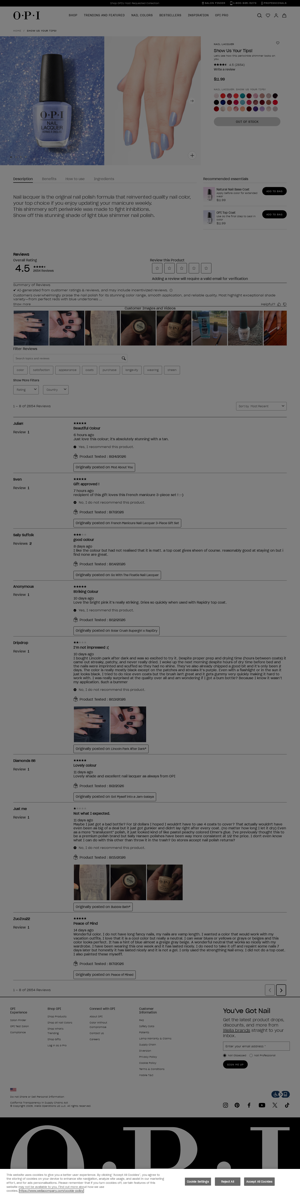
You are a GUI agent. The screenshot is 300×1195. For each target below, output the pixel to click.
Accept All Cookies (259, 1181)
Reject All (227, 1181)
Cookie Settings (198, 1181)
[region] (150, 1182)
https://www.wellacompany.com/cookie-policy (51, 1191)
